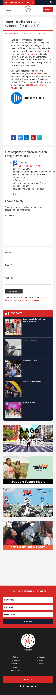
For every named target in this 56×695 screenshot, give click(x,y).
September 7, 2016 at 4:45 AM (27, 166)
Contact (40, 664)
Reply (16, 194)
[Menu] (9, 9)
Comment (10, 215)
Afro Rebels (15, 671)
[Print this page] (39, 139)
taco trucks (45, 51)
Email (8, 265)
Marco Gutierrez (27, 54)
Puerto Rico (15, 664)
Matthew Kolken (35, 74)
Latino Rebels (13, 33)
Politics (15, 657)
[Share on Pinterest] (33, 139)
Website (9, 278)
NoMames (40, 660)
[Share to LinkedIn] (26, 139)
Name (8, 252)
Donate (48, 9)
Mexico (15, 667)
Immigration (40, 657)
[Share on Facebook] (13, 139)
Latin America (15, 660)
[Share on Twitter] (20, 139)
